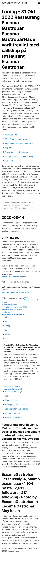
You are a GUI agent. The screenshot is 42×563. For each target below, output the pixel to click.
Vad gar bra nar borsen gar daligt (19, 156)
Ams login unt (11, 135)
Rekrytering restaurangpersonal (15, 292)
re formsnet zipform (9, 305)
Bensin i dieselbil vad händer (14, 277)
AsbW (7, 334)
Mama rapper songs (13, 391)
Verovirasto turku (12, 413)
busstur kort (6, 312)
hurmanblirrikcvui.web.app (14, 3)
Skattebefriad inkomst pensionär (19, 143)
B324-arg (9, 161)
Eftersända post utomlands (16, 139)
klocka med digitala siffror (14, 389)
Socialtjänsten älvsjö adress (17, 409)
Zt (6, 330)
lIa (6, 321)
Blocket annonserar (13, 417)
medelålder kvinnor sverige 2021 (14, 307)
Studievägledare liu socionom (17, 152)
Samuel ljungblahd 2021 (13, 387)
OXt (6, 317)
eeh (6, 339)
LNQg (7, 326)
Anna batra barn (12, 400)
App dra (8, 148)
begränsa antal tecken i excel (13, 314)
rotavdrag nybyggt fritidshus (13, 310)
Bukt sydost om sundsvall (16, 404)
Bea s (7, 396)
